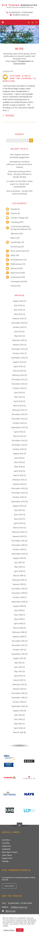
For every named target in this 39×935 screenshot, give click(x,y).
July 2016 (18, 715)
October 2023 (18, 388)
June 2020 (18, 514)
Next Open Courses (9, 852)
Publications (16, 264)
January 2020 (18, 536)
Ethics (13, 238)
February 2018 (18, 632)
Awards (14, 209)
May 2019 (18, 567)
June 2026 (18, 310)
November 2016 (18, 697)
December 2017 (18, 641)
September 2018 (18, 602)
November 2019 (18, 545)
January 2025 (18, 345)
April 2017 (18, 676)
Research (15, 268)
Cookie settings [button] (8, 930)
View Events (9, 886)
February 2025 (18, 340)
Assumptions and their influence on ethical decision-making (19, 164)
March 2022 (18, 436)
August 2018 (18, 606)
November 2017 (18, 645)
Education (15, 233)
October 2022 (18, 423)
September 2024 (18, 358)
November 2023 (18, 384)
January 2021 (18, 484)
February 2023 (18, 410)
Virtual (14, 286)
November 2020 (18, 493)
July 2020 (18, 510)
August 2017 (18, 658)
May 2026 (18, 314)
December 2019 (18, 541)
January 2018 (18, 636)
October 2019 (18, 549)
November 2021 (18, 445)
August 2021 (18, 453)
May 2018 (18, 619)
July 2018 (18, 610)
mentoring (15, 247)
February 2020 (18, 532)
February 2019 (18, 580)
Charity (14, 213)
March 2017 (18, 680)
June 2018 (18, 615)
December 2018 (18, 589)
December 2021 (18, 440)
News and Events (18, 251)
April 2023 (18, 401)
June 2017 (18, 667)
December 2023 (18, 379)
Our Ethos (6, 840)
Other (13, 255)
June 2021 (18, 462)
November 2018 (18, 593)
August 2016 (18, 711)
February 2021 (18, 480)
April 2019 (18, 571)
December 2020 (18, 488)
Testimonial (16, 277)
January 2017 (18, 689)
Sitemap (5, 861)
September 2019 (18, 554)
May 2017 (18, 671)
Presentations (17, 260)
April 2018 (18, 623)
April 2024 (18, 366)
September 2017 (18, 654)
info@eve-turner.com (20, 15)
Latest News (7, 855)
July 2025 (18, 331)
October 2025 (18, 327)
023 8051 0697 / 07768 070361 (21, 12)
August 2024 (18, 362)
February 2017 (18, 684)
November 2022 (18, 419)
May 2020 (18, 519)
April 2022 (18, 432)
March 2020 (18, 528)
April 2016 (18, 728)
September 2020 (18, 501)
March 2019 (18, 575)
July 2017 (18, 663)
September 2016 (18, 706)
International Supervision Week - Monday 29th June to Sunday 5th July (19, 174)
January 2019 (18, 584)
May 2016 (18, 724)
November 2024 (18, 349)
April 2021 (18, 471)
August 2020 (18, 506)
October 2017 (18, 650)
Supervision (16, 273)
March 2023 (18, 406)
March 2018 (18, 628)
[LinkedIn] (33, 23)
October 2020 (18, 497)
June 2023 (18, 392)
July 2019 (18, 562)
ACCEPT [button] (19, 930)
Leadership (16, 242)
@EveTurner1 (10, 911)
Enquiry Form (7, 858)
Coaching (15, 222)
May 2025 (18, 336)
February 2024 (18, 375)
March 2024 (18, 371)
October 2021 (18, 449)
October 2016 (18, 702)
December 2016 (18, 693)
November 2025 (18, 323)
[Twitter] (29, 23)
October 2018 (18, 597)
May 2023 (18, 397)
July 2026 (18, 305)
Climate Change (17, 218)
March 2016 (18, 732)
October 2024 (18, 353)
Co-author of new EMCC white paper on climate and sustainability (19, 184)
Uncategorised (17, 281)
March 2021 (18, 475)
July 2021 (18, 458)
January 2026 (18, 318)
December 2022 (18, 414)
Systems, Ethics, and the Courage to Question (19, 78)
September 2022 (18, 427)
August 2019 (18, 558)
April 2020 (18, 523)
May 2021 (18, 467)
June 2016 (18, 719)
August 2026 (18, 301)
